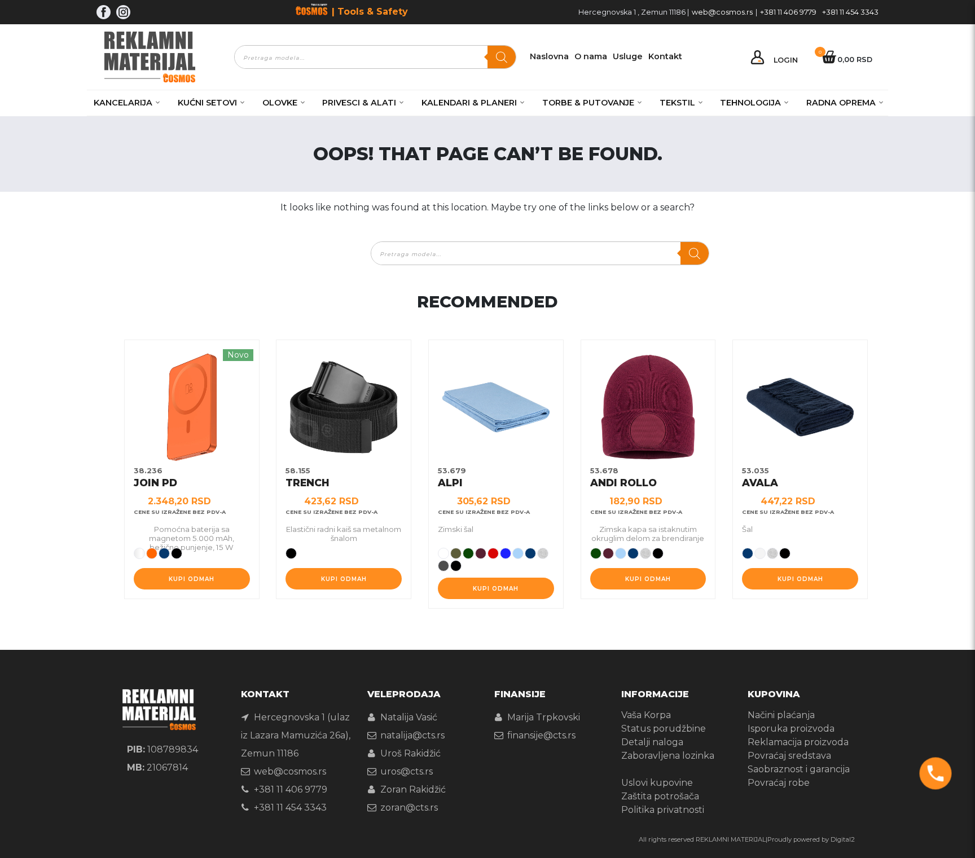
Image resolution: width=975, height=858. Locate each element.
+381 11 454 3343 (850, 12)
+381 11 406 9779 (788, 12)
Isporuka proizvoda (791, 728)
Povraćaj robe (779, 782)
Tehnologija (750, 103)
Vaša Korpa (646, 715)
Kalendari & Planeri (469, 103)
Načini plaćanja (781, 715)
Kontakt (665, 56)
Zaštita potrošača (660, 796)
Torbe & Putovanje (588, 103)
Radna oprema (841, 103)
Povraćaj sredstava (789, 755)
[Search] (502, 57)
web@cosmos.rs (722, 12)
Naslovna (549, 56)
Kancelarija (123, 103)
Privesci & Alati (359, 103)
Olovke (279, 103)
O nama (590, 56)
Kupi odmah (191, 579)
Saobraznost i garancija (799, 769)
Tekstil (677, 103)
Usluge (628, 56)
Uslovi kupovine (657, 782)
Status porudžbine (663, 728)
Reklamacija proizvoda (798, 742)
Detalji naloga (652, 742)
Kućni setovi (207, 103)
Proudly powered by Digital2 (811, 839)
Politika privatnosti (662, 809)
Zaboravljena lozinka (667, 755)
